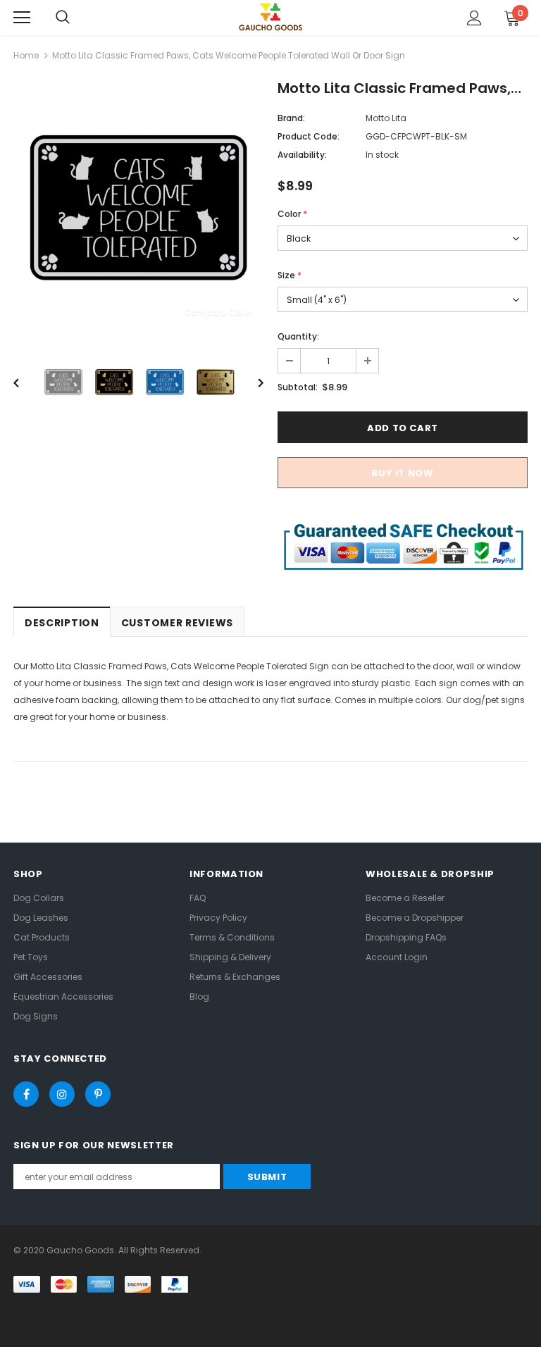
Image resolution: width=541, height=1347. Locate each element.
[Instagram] (62, 1094)
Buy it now (402, 473)
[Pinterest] (98, 1094)
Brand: (291, 118)
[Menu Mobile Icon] (21, 17)
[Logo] (270, 16)
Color (292, 214)
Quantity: (298, 336)
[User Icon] (474, 18)
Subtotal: (298, 387)
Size (289, 275)
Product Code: (309, 136)
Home (26, 55)
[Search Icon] (63, 18)
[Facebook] (26, 1094)
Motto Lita (386, 118)
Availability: (302, 155)
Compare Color (218, 312)
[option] (138, 207)
